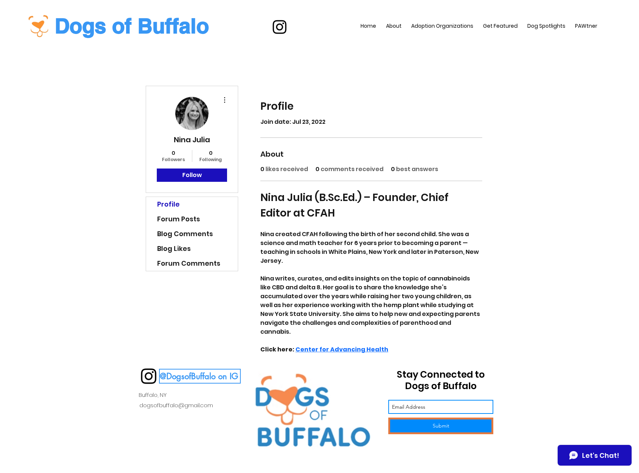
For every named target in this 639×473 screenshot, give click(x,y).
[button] (200, 376)
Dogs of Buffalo (132, 25)
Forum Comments (188, 263)
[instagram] (279, 27)
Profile (168, 204)
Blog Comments (185, 233)
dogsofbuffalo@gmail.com (176, 405)
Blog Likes (174, 248)
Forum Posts (178, 219)
